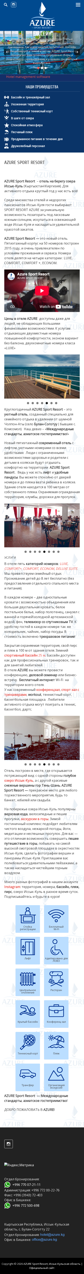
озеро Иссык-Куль (18, 780)
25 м (24, 655)
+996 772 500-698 (25, 1205)
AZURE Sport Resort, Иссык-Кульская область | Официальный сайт (53, 1266)
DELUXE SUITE (66, 568)
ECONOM (47, 568)
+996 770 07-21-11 (26, 1184)
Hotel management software (28, 76)
